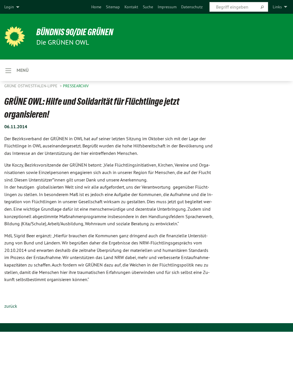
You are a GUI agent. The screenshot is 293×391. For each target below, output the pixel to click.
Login (9, 6)
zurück (10, 306)
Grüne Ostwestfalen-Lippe (31, 85)
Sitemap (113, 6)
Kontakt (131, 6)
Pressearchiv (76, 85)
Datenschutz (192, 6)
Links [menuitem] (277, 6)
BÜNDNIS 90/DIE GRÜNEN (74, 32)
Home (96, 6)
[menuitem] (96, 7)
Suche (148, 6)
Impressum (167, 6)
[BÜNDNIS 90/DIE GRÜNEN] (14, 36)
